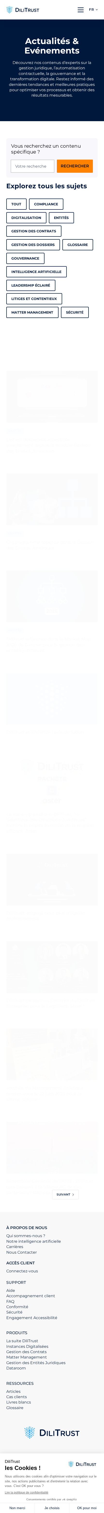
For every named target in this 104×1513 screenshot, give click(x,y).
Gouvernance (25, 258)
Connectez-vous (22, 1271)
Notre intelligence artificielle (33, 1241)
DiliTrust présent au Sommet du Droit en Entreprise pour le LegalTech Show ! (50, 1003)
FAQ (10, 1301)
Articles (13, 1391)
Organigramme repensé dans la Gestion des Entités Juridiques (50, 545)
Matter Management (26, 1357)
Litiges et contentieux (34, 299)
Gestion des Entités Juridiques (36, 1362)
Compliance (46, 204)
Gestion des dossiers (33, 245)
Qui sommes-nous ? (25, 1235)
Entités (61, 218)
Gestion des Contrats (33, 231)
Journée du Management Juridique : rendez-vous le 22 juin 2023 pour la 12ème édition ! (46, 1093)
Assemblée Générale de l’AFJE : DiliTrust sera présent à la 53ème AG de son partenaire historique (50, 1186)
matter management (32, 312)
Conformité (17, 1307)
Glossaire (77, 245)
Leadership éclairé (30, 285)
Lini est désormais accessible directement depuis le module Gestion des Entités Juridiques (48, 445)
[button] (93, 9)
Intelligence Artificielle (36, 272)
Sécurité (74, 312)
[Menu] (81, 10)
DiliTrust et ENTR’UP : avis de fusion (45, 732)
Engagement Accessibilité (31, 1317)
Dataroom (16, 1368)
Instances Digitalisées (27, 1346)
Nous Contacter (21, 1252)
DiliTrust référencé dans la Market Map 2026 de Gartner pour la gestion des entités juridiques (48, 644)
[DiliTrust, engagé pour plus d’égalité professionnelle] (52, 880)
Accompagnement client (30, 1296)
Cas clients (16, 1397)
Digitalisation (26, 218)
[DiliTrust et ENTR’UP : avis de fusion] (52, 699)
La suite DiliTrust (22, 1341)
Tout (16, 204)
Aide (10, 1290)
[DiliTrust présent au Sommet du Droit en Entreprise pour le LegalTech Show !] (52, 967)
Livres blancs (18, 1402)
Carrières (14, 1246)
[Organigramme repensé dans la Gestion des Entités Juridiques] (52, 499)
